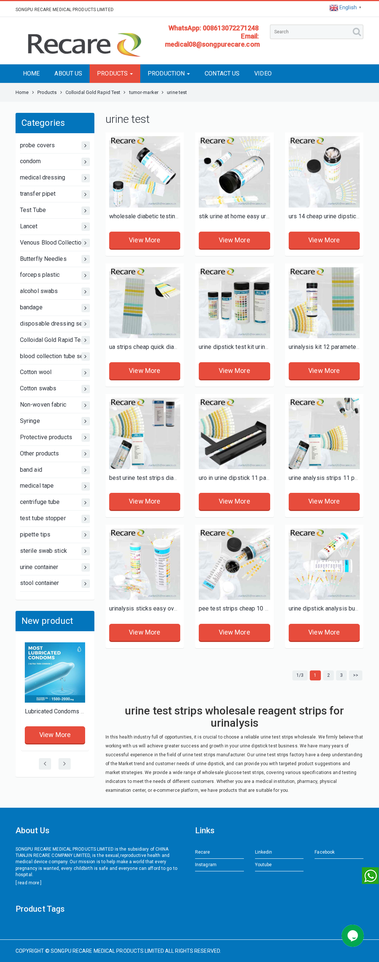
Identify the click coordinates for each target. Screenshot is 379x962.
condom (30, 161)
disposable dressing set (52, 323)
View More (55, 735)
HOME (31, 73)
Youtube (263, 864)
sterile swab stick (43, 550)
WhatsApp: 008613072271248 (213, 28)
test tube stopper (43, 518)
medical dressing (43, 177)
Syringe (30, 420)
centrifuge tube (40, 501)
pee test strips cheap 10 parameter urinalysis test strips (273, 608)
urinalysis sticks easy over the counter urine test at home (184, 608)
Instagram (206, 864)
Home (22, 92)
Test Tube (33, 209)
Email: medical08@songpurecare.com (212, 40)
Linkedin (263, 852)
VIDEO (263, 73)
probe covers (37, 145)
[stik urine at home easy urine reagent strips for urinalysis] (234, 172)
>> (355, 675)
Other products (39, 453)
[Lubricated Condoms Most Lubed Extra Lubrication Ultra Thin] (55, 672)
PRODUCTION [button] (167, 73)
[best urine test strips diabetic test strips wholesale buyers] (145, 433)
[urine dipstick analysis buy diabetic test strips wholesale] (324, 564)
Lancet (29, 226)
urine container (39, 567)
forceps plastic (40, 274)
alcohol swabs (39, 291)
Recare (202, 852)
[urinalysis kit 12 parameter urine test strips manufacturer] (324, 303)
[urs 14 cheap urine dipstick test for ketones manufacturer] (324, 172)
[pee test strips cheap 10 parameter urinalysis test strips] (234, 564)
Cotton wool (35, 372)
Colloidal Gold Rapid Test (93, 92)
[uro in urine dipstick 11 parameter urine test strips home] (234, 433)
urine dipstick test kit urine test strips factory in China (269, 346)
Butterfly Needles (43, 258)
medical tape (37, 485)
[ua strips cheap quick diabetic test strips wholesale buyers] (145, 303)
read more (28, 882)
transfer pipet (38, 193)
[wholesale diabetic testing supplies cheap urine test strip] (145, 172)
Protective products (46, 437)
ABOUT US (68, 73)
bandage (31, 307)
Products (47, 92)
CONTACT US (222, 73)
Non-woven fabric (43, 404)
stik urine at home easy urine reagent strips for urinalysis (273, 216)
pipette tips (35, 534)
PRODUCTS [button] (113, 73)
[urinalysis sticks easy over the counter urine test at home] (145, 564)
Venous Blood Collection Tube (55, 242)
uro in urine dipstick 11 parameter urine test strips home (272, 477)
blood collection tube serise (55, 356)
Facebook (325, 852)
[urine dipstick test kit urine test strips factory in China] (234, 303)
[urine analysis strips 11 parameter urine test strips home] (324, 433)
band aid (31, 469)
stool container (39, 582)
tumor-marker (143, 92)
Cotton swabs (38, 388)
